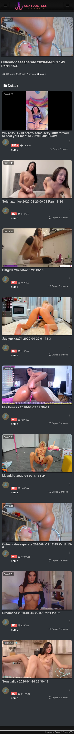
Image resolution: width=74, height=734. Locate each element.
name (43, 74)
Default (12, 85)
